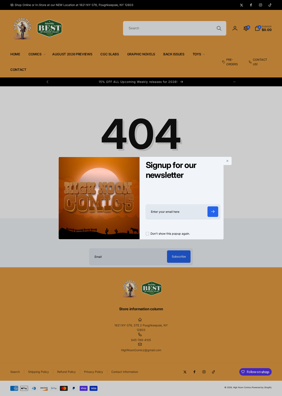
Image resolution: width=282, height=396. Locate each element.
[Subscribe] (212, 211)
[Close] (227, 161)
